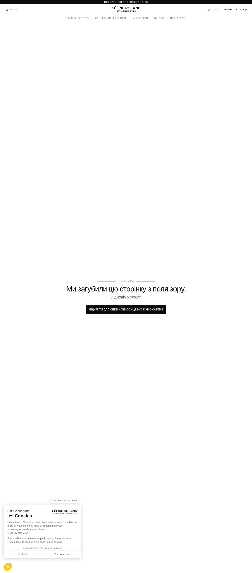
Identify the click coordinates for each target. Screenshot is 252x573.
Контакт (159, 18)
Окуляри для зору (77, 18)
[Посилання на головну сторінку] (126, 9)
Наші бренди (140, 18)
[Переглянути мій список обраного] (208, 9)
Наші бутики (178, 18)
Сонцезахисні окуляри (110, 18)
